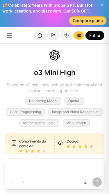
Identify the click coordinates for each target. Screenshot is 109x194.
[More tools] (23, 182)
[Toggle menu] (9, 35)
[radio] (21, 151)
